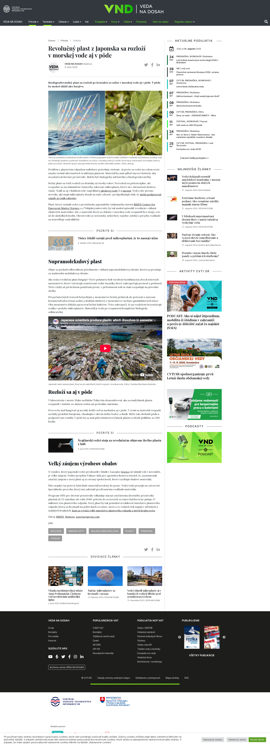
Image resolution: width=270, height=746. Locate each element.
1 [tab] (190, 651)
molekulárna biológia (104, 531)
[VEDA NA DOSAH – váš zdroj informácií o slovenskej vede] (134, 9)
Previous (179, 637)
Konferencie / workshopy (149, 661)
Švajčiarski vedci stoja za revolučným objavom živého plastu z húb (119, 442)
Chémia (77, 40)
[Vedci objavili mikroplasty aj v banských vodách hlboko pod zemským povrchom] (144, 577)
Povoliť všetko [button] (257, 739)
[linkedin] (158, 65)
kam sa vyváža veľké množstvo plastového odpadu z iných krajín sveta (113, 510)
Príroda (64, 40)
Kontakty (52, 632)
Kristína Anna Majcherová (209, 245)
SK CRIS (97, 645)
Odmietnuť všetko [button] (237, 739)
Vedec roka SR (144, 645)
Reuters (70, 516)
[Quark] (192, 637)
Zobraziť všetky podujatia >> (194, 158)
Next (224, 637)
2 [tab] (194, 651)
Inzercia (52, 640)
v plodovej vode (108, 190)
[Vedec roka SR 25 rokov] (212, 636)
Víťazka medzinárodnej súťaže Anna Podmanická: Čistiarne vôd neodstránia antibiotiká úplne (65, 595)
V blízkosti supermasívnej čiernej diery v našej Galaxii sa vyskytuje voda (200, 219)
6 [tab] (213, 651)
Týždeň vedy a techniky (148, 649)
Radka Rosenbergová (69, 603)
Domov (51, 40)
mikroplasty (76, 531)
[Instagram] (75, 657)
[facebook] (152, 65)
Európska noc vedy (146, 653)
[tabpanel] (192, 637)
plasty (129, 531)
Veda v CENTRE (145, 628)
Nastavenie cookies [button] (212, 739)
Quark (96, 640)
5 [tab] (208, 651)
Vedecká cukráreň (146, 632)
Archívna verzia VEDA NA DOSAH (67, 667)
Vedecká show (144, 657)
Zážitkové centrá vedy (104, 636)
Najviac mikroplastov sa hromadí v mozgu (101, 592)
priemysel (147, 531)
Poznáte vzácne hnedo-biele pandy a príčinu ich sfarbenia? (200, 254)
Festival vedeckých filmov (149, 636)
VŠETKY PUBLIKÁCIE (202, 655)
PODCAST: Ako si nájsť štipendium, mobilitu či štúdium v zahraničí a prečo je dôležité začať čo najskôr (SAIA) (193, 322)
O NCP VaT (98, 628)
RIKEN (60, 516)
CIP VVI (96, 649)
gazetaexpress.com (88, 516)
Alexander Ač (98, 243)
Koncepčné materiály (103, 653)
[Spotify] (57, 657)
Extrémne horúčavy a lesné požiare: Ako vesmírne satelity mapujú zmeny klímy (200, 201)
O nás (51, 628)
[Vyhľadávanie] (266, 21)
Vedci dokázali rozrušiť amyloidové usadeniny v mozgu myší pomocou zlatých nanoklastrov (201, 181)
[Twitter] (63, 657)
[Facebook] (69, 657)
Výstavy (141, 640)
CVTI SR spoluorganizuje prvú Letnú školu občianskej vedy (190, 376)
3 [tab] (199, 651)
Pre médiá (53, 636)
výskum (55, 538)
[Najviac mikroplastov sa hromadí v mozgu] (105, 577)
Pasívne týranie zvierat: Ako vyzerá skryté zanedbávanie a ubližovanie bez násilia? (200, 238)
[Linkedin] (81, 657)
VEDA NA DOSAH (73, 63)
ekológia (56, 531)
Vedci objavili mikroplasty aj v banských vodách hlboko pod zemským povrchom (144, 593)
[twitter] (146, 65)
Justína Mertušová (206, 260)
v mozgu (126, 190)
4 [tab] (204, 651)
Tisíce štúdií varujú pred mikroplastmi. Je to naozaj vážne (118, 238)
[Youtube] (50, 657)
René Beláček (204, 190)
